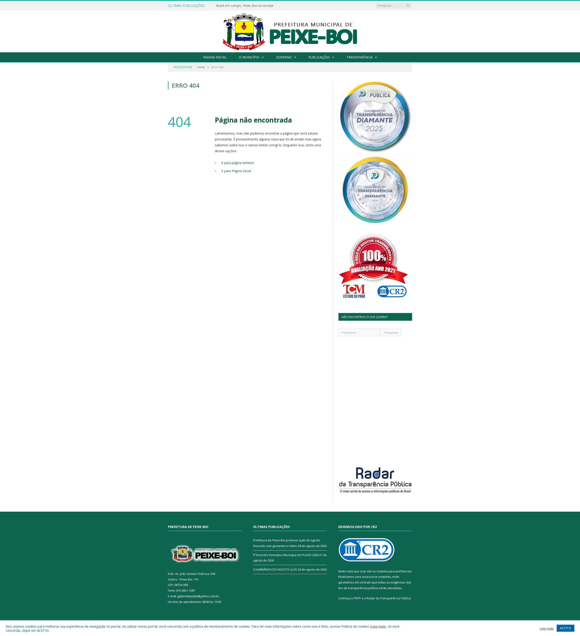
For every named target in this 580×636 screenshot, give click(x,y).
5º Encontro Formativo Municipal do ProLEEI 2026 (286, 555)
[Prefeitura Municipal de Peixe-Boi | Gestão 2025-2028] (290, 30)
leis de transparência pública (358, 588)
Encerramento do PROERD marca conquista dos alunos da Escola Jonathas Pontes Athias (268, 6)
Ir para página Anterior (237, 163)
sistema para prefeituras (394, 571)
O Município (249, 57)
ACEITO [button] (565, 628)
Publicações (319, 57)
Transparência (359, 57)
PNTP (357, 598)
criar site (366, 571)
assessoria (369, 577)
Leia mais (378, 626)
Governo (284, 57)
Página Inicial (215, 57)
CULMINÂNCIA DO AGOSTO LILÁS (275, 569)
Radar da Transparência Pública (389, 598)
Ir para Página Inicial (236, 171)
